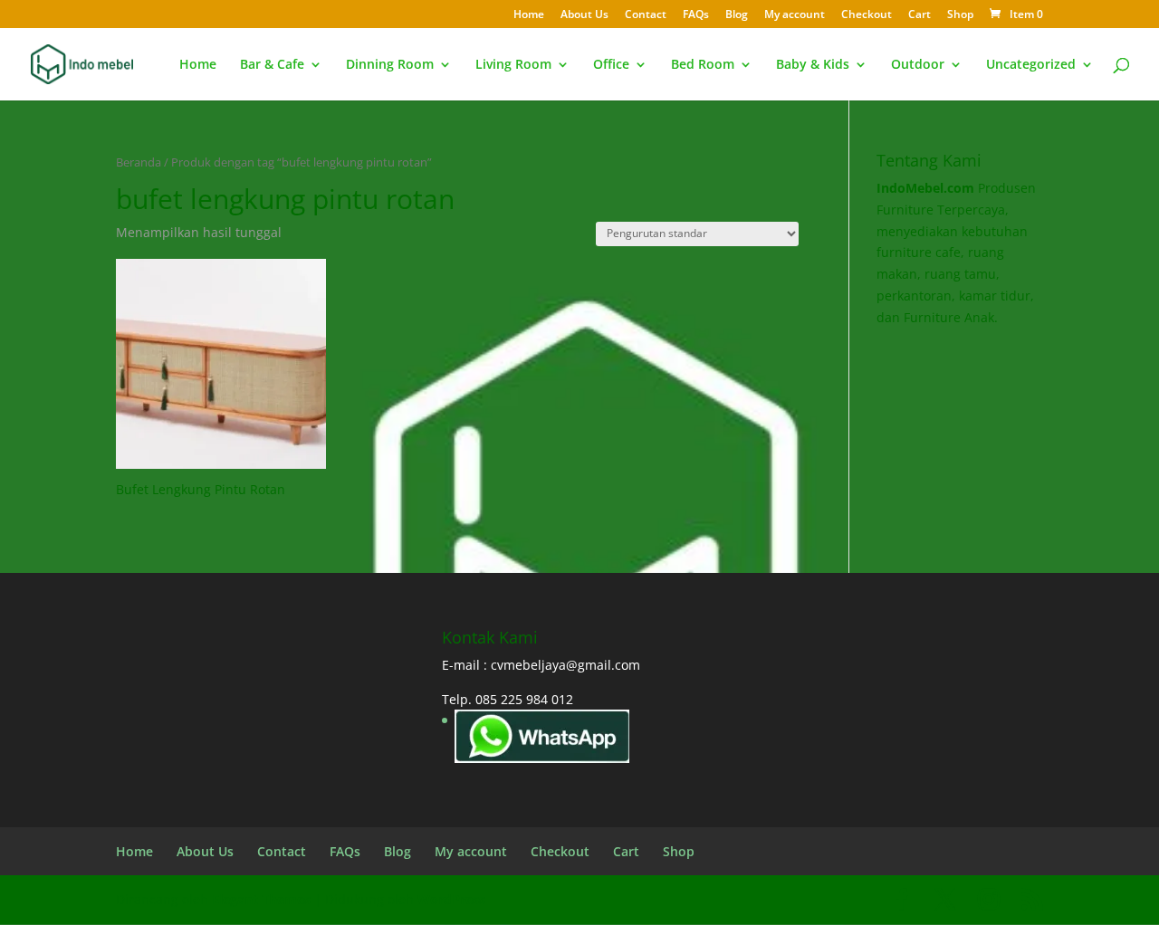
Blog (736, 15)
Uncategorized (1031, 65)
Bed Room (702, 65)
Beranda (138, 162)
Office (611, 65)
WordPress (451, 899)
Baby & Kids (812, 65)
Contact (645, 15)
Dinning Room (390, 65)
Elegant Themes (261, 899)
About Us (584, 15)
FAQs (696, 15)
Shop (960, 15)
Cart (919, 15)
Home (528, 15)
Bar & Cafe (272, 65)
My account (794, 15)
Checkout (866, 15)
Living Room (513, 65)
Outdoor (917, 65)
